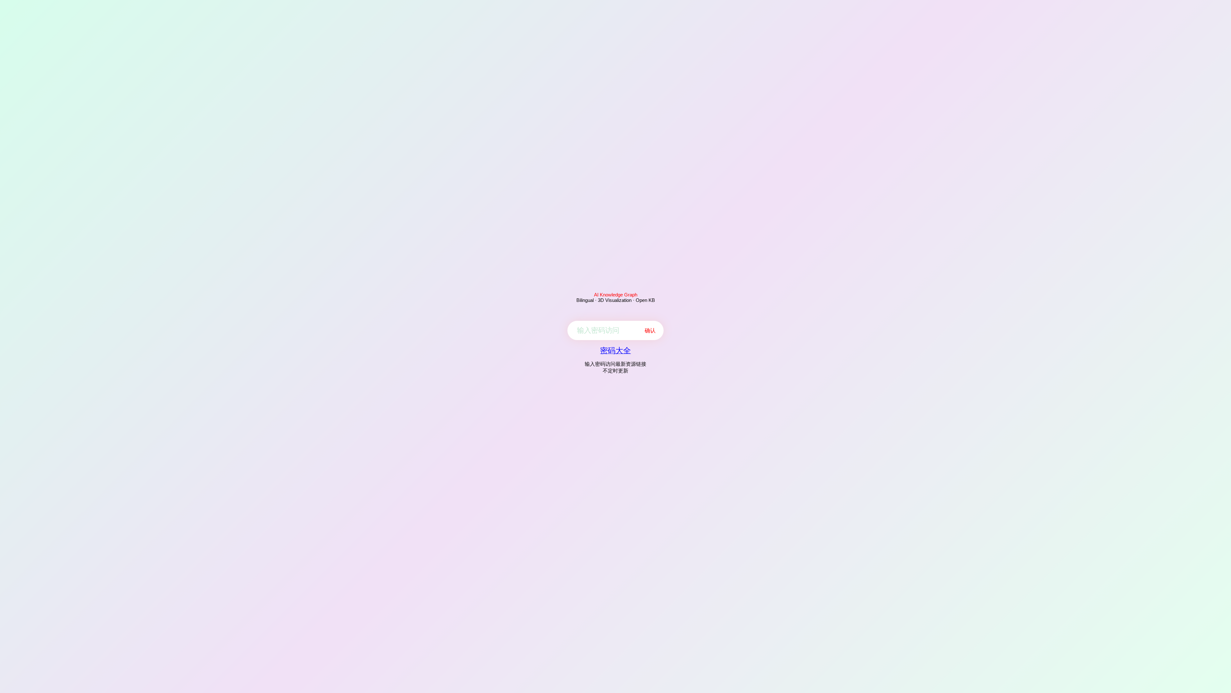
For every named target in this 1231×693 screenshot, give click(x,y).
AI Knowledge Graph (615, 294)
